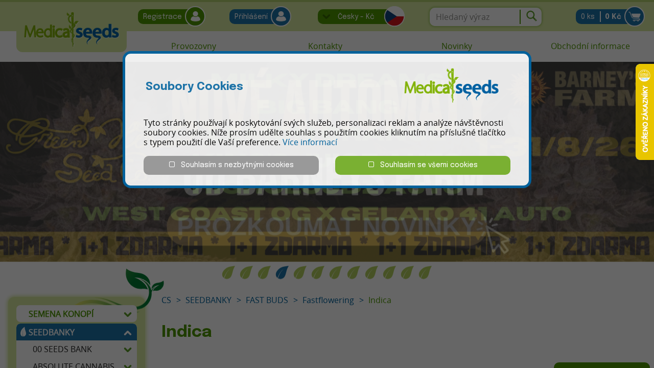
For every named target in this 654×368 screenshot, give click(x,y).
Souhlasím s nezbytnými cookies (234, 165)
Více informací (310, 142)
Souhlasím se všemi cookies (426, 165)
